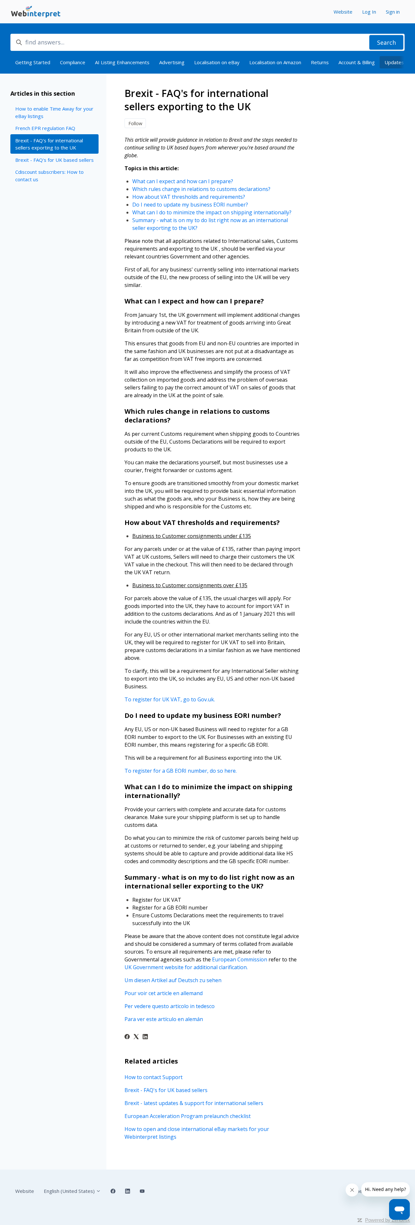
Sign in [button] (393, 11)
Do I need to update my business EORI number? (190, 204)
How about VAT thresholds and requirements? (188, 196)
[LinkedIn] (145, 1037)
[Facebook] (127, 1037)
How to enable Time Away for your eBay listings (54, 112)
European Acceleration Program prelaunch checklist (187, 1116)
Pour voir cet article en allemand (163, 993)
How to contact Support (153, 1077)
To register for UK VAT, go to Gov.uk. (169, 699)
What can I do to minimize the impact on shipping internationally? (211, 212)
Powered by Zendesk (387, 1220)
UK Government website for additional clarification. (186, 967)
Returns (320, 62)
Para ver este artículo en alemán (163, 1019)
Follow (135, 123)
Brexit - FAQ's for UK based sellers (166, 1090)
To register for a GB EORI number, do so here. (180, 770)
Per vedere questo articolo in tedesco (169, 1006)
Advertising (171, 62)
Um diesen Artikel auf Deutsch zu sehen (172, 980)
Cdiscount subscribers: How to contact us (49, 176)
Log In (369, 11)
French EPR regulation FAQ (45, 128)
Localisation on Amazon (275, 62)
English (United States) (70, 1191)
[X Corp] (136, 1037)
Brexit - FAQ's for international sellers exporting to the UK (49, 144)
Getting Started (32, 62)
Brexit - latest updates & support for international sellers (193, 1103)
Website (343, 11)
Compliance (72, 62)
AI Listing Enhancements (122, 62)
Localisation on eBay (217, 62)
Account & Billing (356, 62)
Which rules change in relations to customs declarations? (201, 189)
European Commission (239, 959)
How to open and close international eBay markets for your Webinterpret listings (196, 1132)
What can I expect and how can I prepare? (182, 181)
